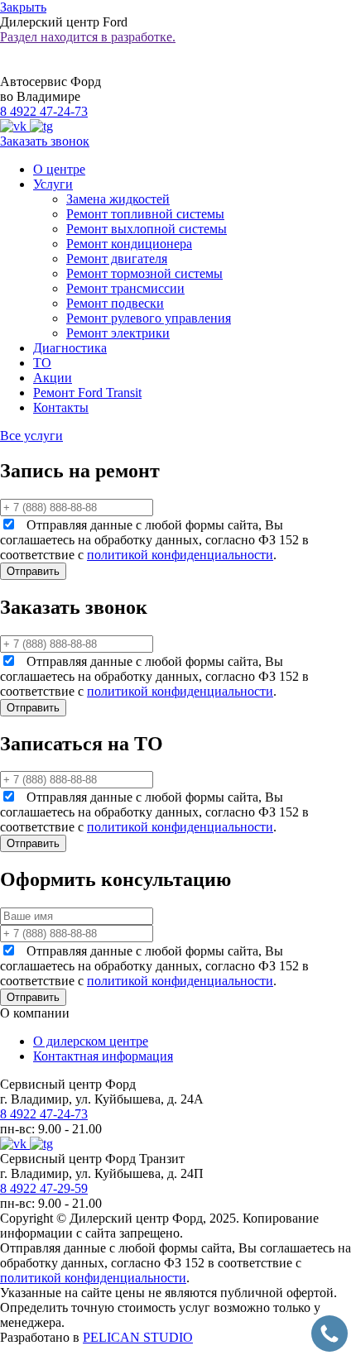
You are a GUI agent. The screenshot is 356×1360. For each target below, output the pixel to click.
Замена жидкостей (118, 199)
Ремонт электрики (118, 333)
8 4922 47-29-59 (44, 1188)
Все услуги (31, 436)
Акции (52, 378)
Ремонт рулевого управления (148, 318)
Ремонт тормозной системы (144, 273)
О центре (59, 169)
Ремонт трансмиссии (125, 288)
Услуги (53, 184)
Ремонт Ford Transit (87, 392)
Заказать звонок (44, 141)
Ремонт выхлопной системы (146, 229)
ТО (42, 363)
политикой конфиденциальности (180, 555)
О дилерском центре (90, 1041)
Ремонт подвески (115, 303)
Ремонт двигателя (116, 258)
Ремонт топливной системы (145, 214)
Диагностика (70, 348)
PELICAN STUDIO (138, 1337)
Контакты (61, 407)
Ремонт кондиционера (129, 244)
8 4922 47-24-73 (44, 111)
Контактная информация (103, 1056)
